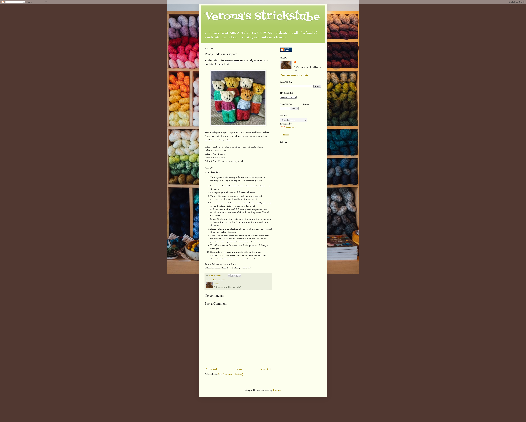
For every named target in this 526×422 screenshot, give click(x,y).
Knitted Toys (219, 280)
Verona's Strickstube (262, 17)
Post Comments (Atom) (230, 374)
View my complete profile (294, 75)
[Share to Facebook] (237, 275)
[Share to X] (234, 275)
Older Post (266, 369)
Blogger (277, 390)
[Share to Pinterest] (239, 275)
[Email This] (229, 275)
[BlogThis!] (231, 275)
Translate (291, 127)
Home (239, 369)
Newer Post (211, 369)
